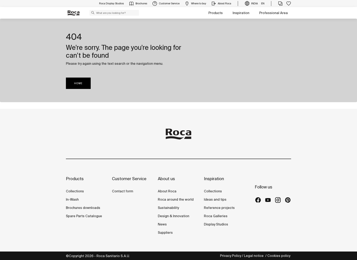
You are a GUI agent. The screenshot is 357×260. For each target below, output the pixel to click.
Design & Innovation (173, 216)
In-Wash (72, 199)
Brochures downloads (83, 208)
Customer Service (129, 178)
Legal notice (254, 256)
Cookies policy (279, 256)
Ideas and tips (215, 199)
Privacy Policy (230, 256)
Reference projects (219, 208)
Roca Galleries (215, 216)
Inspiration (241, 13)
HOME (78, 83)
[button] (93, 13)
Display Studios (216, 224)
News (162, 224)
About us (166, 178)
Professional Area (273, 13)
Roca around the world (176, 199)
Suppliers (165, 232)
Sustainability (168, 208)
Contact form (122, 191)
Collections (75, 191)
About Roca (167, 191)
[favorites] (288, 3)
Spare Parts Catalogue (84, 216)
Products (215, 13)
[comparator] (280, 3)
